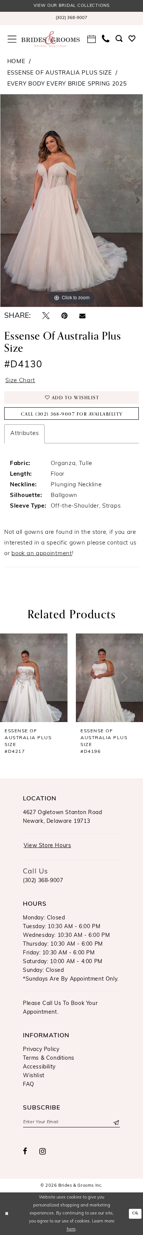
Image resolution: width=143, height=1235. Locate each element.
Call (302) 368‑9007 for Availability (72, 414)
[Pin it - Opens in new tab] (64, 316)
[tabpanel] (71, 200)
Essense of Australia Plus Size (59, 73)
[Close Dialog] (7, 1213)
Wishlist (34, 1075)
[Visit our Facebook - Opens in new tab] (25, 1152)
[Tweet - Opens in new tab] (46, 316)
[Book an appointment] (91, 39)
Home (16, 62)
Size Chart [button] (20, 381)
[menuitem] (71, 18)
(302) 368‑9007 (43, 880)
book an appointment (41, 554)
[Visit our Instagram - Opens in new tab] (42, 1152)
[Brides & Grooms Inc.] (50, 39)
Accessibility (39, 1067)
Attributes (24, 434)
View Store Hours (47, 845)
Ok (135, 1213)
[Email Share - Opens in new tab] (82, 316)
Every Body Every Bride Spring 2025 (67, 84)
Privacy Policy (41, 1049)
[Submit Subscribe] (115, 1122)
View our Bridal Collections (72, 6)
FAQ (28, 1084)
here (71, 1229)
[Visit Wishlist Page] (131, 39)
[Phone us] (105, 39)
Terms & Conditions (48, 1058)
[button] (12, 39)
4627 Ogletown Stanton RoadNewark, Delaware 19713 (62, 817)
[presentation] (98, 677)
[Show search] (118, 39)
